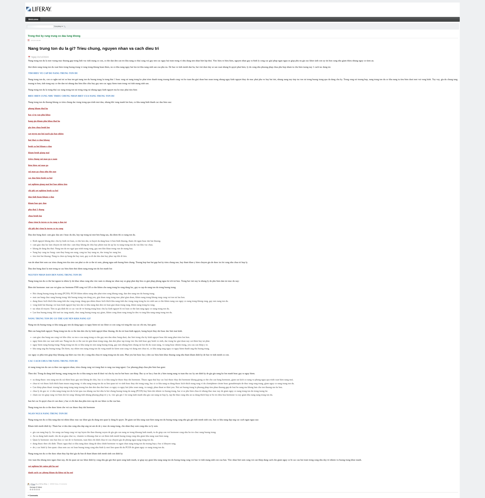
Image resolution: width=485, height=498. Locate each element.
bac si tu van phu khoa (39, 114)
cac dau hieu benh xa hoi (40, 178)
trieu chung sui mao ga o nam (42, 159)
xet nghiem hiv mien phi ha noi (43, 466)
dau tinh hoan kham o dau (41, 197)
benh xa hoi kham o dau (40, 146)
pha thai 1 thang (36, 209)
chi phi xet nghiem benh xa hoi (43, 190)
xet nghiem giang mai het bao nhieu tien (47, 184)
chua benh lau (35, 216)
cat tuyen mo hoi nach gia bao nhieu (46, 133)
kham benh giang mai (38, 152)
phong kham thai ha (38, 108)
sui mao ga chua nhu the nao (42, 171)
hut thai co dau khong (39, 140)
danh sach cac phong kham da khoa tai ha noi (50, 472)
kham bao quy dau (37, 203)
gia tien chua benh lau (39, 127)
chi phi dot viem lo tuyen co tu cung (45, 228)
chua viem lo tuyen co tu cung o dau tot (47, 222)
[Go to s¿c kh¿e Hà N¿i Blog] (38, 9)
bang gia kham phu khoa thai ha (44, 121)
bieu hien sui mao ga (38, 165)
